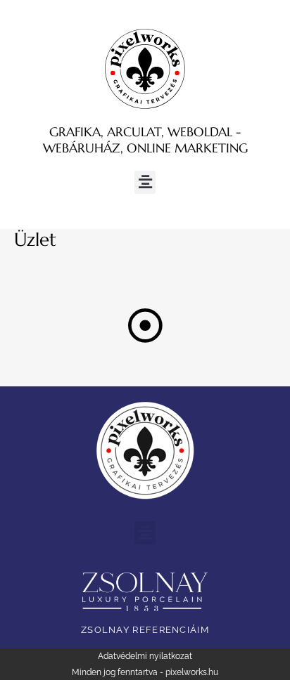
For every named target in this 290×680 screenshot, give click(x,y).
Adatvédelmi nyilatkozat (145, 656)
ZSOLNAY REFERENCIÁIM (145, 630)
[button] (145, 182)
